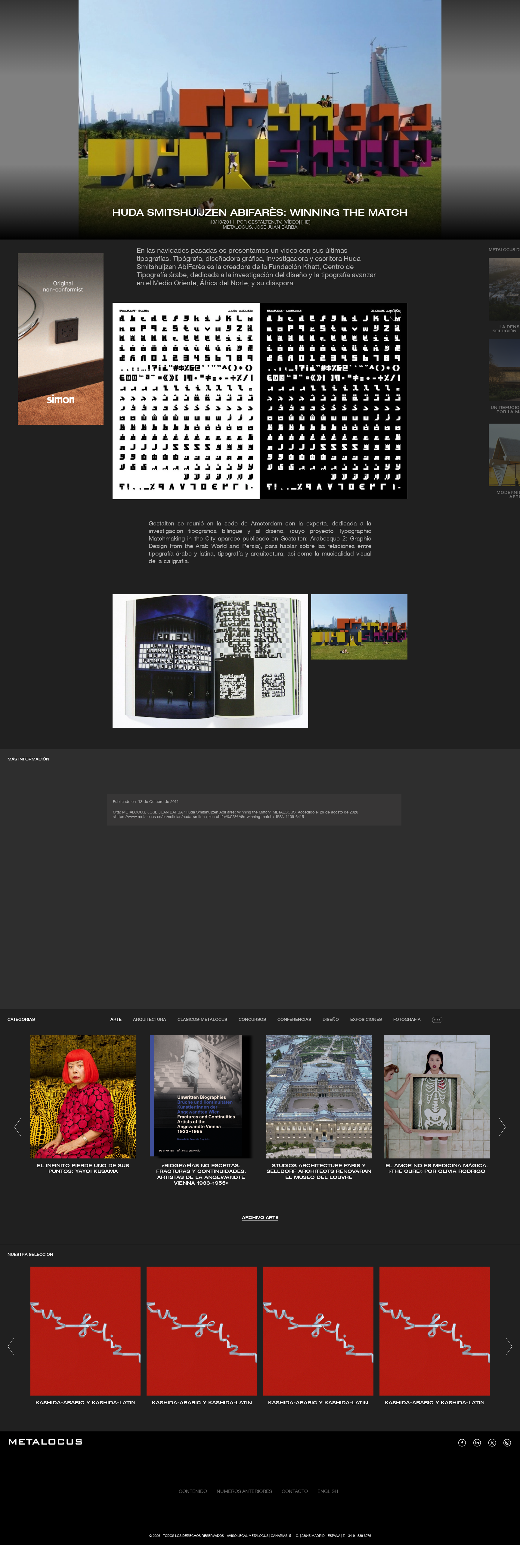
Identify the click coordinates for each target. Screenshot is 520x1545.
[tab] (116, 1020)
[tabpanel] (260, 1128)
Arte (116, 1019)
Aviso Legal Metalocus (247, 1535)
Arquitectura (149, 1019)
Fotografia (407, 1019)
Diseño (331, 1019)
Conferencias (294, 1019)
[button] (17, 1127)
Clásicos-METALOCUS (202, 1019)
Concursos (252, 1019)
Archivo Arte (260, 1218)
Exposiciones (366, 1019)
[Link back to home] (45, 1442)
